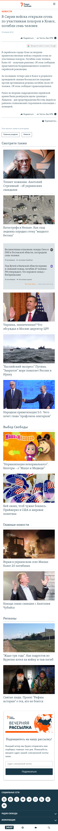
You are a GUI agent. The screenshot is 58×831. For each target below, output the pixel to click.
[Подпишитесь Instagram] (35, 799)
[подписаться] (4, 805)
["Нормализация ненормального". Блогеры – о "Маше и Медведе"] (29, 446)
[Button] (27, 38)
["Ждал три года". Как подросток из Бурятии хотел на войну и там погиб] (29, 637)
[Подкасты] (47, 799)
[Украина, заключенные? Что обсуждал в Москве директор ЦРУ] (29, 307)
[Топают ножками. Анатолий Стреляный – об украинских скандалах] (29, 164)
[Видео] (36, 827)
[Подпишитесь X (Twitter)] (16, 799)
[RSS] (41, 799)
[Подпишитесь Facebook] (10, 799)
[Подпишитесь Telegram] (29, 799)
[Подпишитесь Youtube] (22, 799)
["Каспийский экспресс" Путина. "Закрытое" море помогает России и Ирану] (29, 348)
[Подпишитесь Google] (4, 799)
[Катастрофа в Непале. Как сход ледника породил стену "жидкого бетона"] (29, 209)
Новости (7, 12)
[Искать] (49, 827)
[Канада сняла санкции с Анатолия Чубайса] (29, 585)
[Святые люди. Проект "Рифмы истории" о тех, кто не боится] (29, 679)
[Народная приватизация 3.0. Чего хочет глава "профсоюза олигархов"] (29, 394)
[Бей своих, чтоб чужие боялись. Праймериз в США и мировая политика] (29, 488)
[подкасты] (23, 827)
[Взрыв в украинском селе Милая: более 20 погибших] (29, 544)
